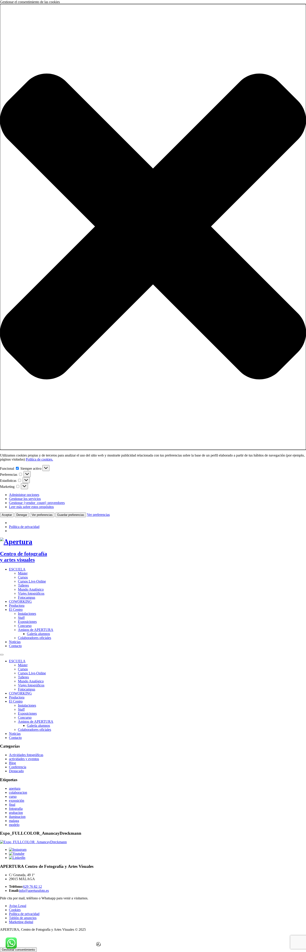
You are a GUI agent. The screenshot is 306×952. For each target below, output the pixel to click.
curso (13, 796)
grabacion (16, 813)
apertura (14, 788)
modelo (14, 825)
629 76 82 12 (32, 886)
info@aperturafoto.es (34, 890)
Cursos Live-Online (32, 581)
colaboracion (18, 792)
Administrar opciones (24, 495)
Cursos (23, 577)
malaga (14, 821)
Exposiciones (27, 622)
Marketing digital (21, 922)
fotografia (16, 808)
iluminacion (17, 817)
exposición (16, 800)
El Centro (16, 609)
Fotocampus (26, 597)
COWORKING (20, 601)
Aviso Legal (17, 906)
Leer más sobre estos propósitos (31, 507)
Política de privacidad (24, 527)
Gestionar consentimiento (18, 949)
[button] (153, 227)
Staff (21, 618)
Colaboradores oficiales (34, 638)
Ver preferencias (42, 515)
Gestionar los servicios (25, 499)
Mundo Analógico (31, 589)
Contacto (15, 646)
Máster (23, 573)
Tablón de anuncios (23, 918)
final (12, 804)
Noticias (15, 642)
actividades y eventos (24, 759)
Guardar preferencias (70, 515)
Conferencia (17, 767)
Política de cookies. (39, 459)
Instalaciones (27, 613)
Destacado (16, 771)
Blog (12, 763)
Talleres (23, 585)
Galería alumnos (38, 634)
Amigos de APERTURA (35, 630)
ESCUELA (17, 569)
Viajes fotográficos (31, 593)
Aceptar (7, 515)
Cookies (15, 910)
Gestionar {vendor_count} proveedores (37, 503)
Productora (16, 605)
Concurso (25, 626)
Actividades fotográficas (26, 755)
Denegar (21, 515)
